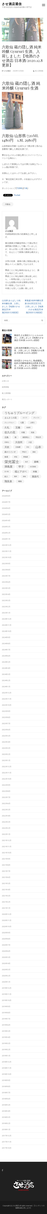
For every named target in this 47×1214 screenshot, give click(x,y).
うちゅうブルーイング (19, 412)
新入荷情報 (39, 71)
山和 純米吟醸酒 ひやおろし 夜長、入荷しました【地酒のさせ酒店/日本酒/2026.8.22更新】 (29, 350)
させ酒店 (7, 71)
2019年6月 (6, 1025)
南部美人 (26, 437)
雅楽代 (35, 476)
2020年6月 (6, 951)
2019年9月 (6, 1006)
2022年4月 (6, 816)
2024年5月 (6, 662)
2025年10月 (6, 557)
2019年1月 (6, 1056)
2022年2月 (6, 828)
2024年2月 (6, 680)
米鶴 (35, 471)
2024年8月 (6, 644)
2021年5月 (6, 883)
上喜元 (32, 422)
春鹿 (6, 457)
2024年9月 (6, 637)
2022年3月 (6, 822)
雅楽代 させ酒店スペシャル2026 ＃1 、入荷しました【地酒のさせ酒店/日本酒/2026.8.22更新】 (28, 337)
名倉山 (7, 442)
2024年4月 (6, 668)
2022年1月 (6, 834)
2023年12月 (6, 693)
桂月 (26, 462)
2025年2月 (6, 607)
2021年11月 (6, 847)
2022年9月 (6, 785)
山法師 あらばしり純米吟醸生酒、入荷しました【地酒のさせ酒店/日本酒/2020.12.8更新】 (11, 306)
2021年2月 (6, 902)
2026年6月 (6, 508)
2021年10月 (6, 853)
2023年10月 (6, 705)
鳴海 (20, 481)
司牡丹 (38, 437)
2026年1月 (6, 539)
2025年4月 (6, 594)
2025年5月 (6, 588)
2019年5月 (6, 1031)
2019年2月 (6, 1050)
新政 (34, 452)
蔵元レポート (7, 399)
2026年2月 (6, 533)
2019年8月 (6, 1013)
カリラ (25, 417)
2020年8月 (6, 939)
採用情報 (5, 387)
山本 (38, 447)
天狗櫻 (17, 447)
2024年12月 (6, 619)
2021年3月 (6, 896)
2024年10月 (6, 631)
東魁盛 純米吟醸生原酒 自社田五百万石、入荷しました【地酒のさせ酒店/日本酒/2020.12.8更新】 (34, 306)
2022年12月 (6, 767)
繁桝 (15, 476)
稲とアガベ (21, 471)
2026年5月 (6, 514)
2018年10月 (6, 1074)
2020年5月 (6, 957)
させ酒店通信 (12, 4)
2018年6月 (6, 1099)
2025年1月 (6, 613)
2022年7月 (6, 797)
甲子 (21, 466)
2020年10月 (6, 927)
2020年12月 (6, 914)
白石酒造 (33, 466)
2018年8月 (6, 1086)
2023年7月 (6, 723)
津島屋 (8, 466)
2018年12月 (6, 1062)
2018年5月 (6, 1105)
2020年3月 (6, 970)
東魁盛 (25, 457)
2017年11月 (6, 1142)
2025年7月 (6, 576)
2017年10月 (6, 1148)
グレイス (36, 417)
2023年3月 (6, 748)
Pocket (17, 195)
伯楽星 (28, 427)
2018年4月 (6, 1111)
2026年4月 (6, 520)
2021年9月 (6, 859)
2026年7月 (6, 502)
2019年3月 (6, 1043)
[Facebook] (2, 1170)
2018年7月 (6, 1093)
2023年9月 (6, 711)
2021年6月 (6, 877)
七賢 (22, 423)
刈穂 (23, 432)
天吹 (7, 447)
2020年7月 (6, 945)
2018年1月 (6, 1130)
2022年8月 (6, 791)
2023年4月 (6, 742)
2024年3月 (6, 674)
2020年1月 (6, 982)
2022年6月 (6, 803)
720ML (20, 188)
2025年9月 (6, 564)
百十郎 (7, 471)
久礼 (7, 427)
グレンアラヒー (9, 422)
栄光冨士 (12, 462)
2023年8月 (6, 717)
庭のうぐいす (10, 452)
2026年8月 (6, 496)
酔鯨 (24, 476)
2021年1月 (6, 908)
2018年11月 (6, 1068)
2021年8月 (6, 865)
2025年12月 (6, 545)
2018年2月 (6, 1123)
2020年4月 (6, 963)
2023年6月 (6, 730)
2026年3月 (6, 527)
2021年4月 (6, 890)
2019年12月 (6, 988)
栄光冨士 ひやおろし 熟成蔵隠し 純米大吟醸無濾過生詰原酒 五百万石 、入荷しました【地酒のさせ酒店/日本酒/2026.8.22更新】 (29, 364)
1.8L (26, 188)
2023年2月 (6, 754)
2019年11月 (6, 994)
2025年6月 (6, 582)
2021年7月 (6, 871)
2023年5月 (6, 736)
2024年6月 (6, 656)
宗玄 (27, 447)
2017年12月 (6, 1136)
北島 (7, 437)
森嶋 (36, 461)
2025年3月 (6, 600)
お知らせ (5, 381)
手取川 (24, 452)
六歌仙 (7, 204)
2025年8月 (6, 570)
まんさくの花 (11, 418)
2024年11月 (6, 625)
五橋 (17, 427)
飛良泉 (8, 481)
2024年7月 (6, 650)
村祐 (15, 457)
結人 (6, 476)
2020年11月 (6, 920)
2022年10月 (6, 779)
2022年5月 (6, 810)
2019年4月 (6, 1037)
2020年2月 (6, 976)
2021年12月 (6, 840)
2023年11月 (6, 699)
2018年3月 (6, 1117)
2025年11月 (6, 551)
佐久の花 (10, 432)
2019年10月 (6, 1000)
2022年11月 (6, 773)
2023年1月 (6, 760)
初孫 (32, 432)
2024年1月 (6, 687)
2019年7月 (6, 1019)
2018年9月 (6, 1080)
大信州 (18, 442)
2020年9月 (6, 933)
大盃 (30, 442)
